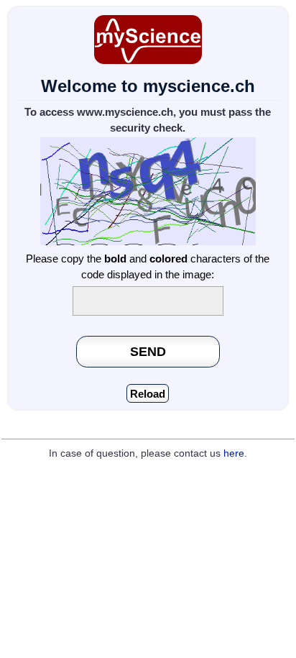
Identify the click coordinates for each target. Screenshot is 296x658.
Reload (147, 394)
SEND (148, 351)
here (233, 453)
